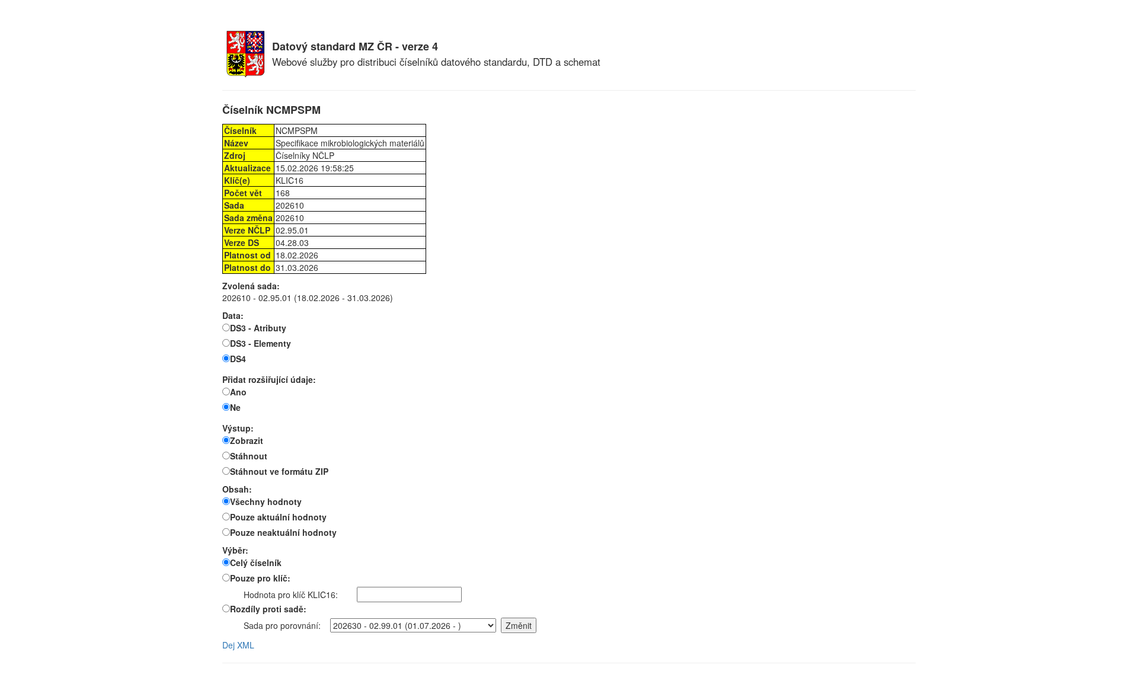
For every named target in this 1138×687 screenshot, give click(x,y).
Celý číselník (256, 562)
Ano (238, 392)
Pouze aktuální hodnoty (278, 517)
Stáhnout (248, 456)
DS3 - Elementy (260, 343)
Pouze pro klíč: (260, 578)
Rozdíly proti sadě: (268, 609)
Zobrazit (246, 440)
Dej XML (238, 645)
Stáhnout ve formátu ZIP (279, 471)
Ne (235, 407)
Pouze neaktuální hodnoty (283, 532)
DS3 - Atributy (258, 328)
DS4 (238, 359)
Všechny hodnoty (266, 501)
